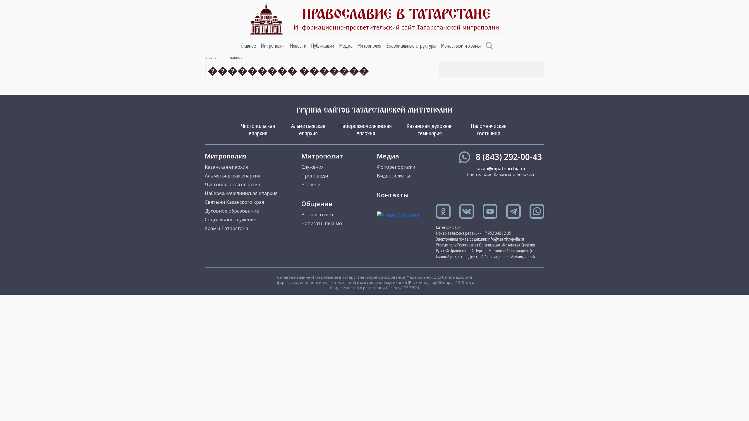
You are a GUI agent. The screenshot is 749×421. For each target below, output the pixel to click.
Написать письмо (321, 223)
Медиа (346, 45)
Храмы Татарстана (226, 228)
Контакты (393, 194)
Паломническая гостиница (488, 129)
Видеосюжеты (393, 176)
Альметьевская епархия (308, 129)
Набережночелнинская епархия (365, 129)
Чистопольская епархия (258, 129)
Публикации (322, 45)
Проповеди (314, 176)
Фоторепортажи (396, 167)
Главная (212, 57)
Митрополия (369, 45)
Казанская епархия (226, 167)
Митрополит (273, 45)
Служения (312, 167)
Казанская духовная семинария (430, 129)
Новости (298, 45)
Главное (248, 45)
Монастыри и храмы (461, 45)
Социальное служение (230, 219)
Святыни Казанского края (234, 202)
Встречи (310, 184)
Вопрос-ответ (317, 215)
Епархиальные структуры (411, 45)
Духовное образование (232, 211)
